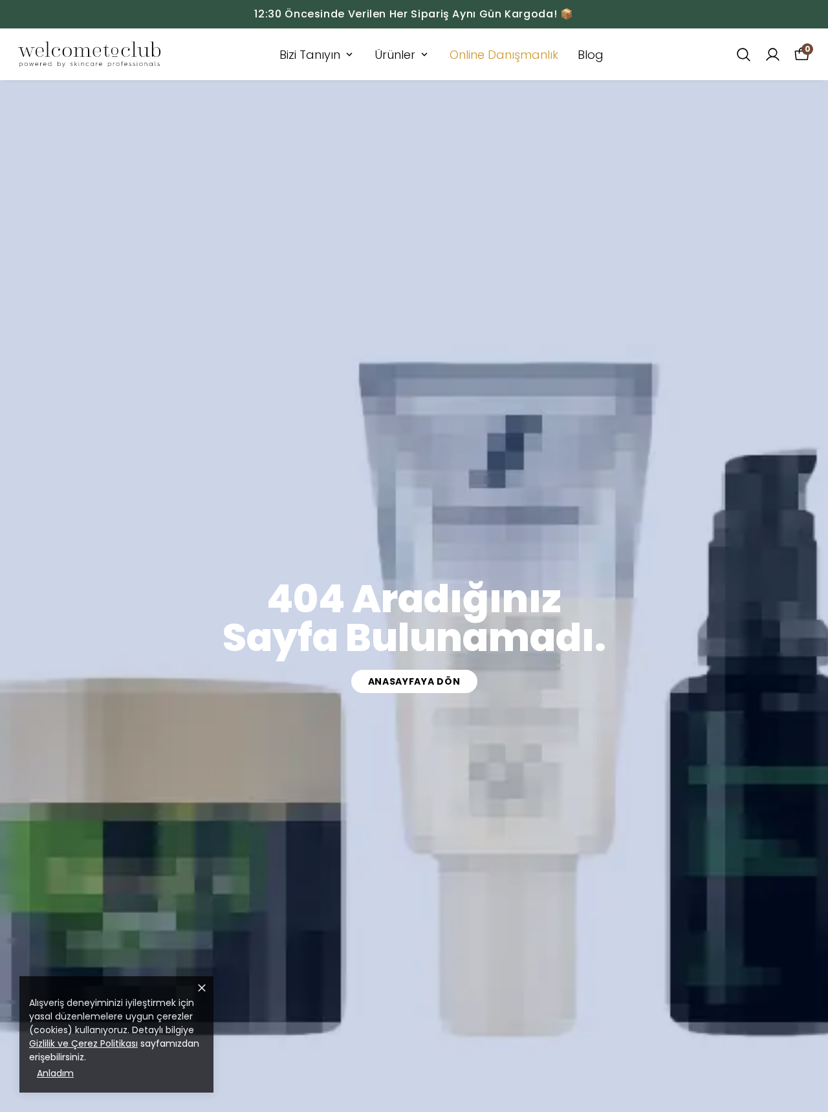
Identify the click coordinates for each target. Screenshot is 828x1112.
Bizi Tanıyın (309, 55)
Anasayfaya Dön (414, 681)
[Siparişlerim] (773, 55)
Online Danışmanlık (504, 55)
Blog (591, 55)
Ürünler (395, 55)
